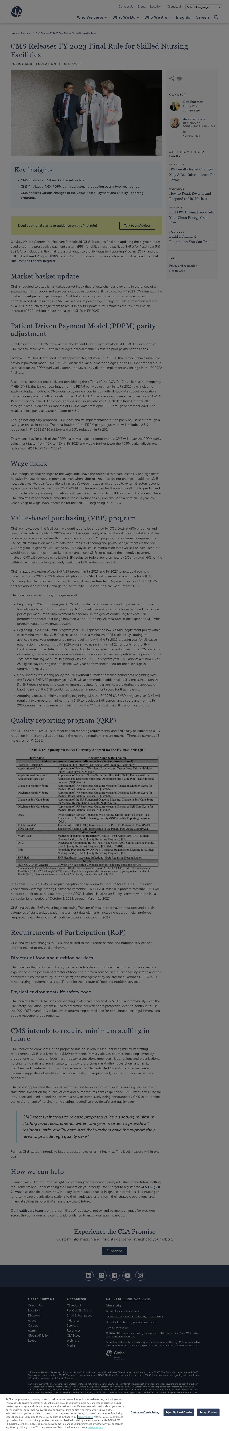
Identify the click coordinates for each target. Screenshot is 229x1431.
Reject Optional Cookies (178, 1412)
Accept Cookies (208, 1412)
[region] (114, 1412)
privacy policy (85, 1417)
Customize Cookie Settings (145, 1412)
